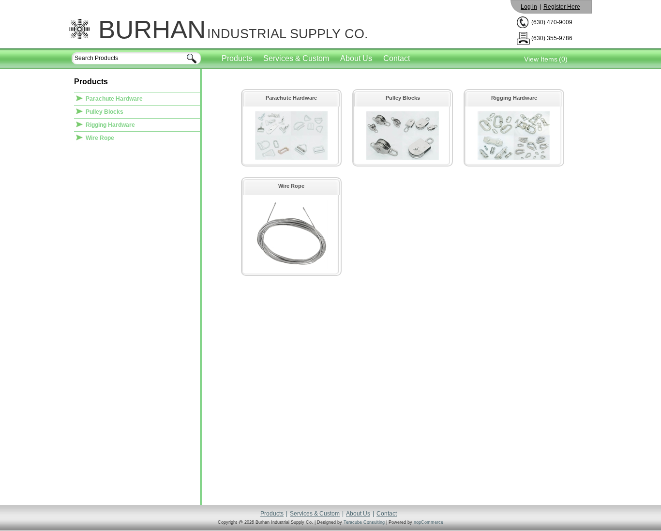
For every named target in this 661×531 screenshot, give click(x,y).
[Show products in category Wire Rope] (291, 267)
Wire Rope (100, 138)
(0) (563, 59)
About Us (356, 58)
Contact (396, 58)
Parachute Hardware (114, 98)
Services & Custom (296, 58)
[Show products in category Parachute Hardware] (291, 157)
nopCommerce (428, 522)
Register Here (561, 6)
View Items (540, 59)
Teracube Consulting (364, 522)
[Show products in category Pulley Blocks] (402, 157)
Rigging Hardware (110, 124)
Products (237, 58)
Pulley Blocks (104, 111)
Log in (529, 6)
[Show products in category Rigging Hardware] (514, 157)
